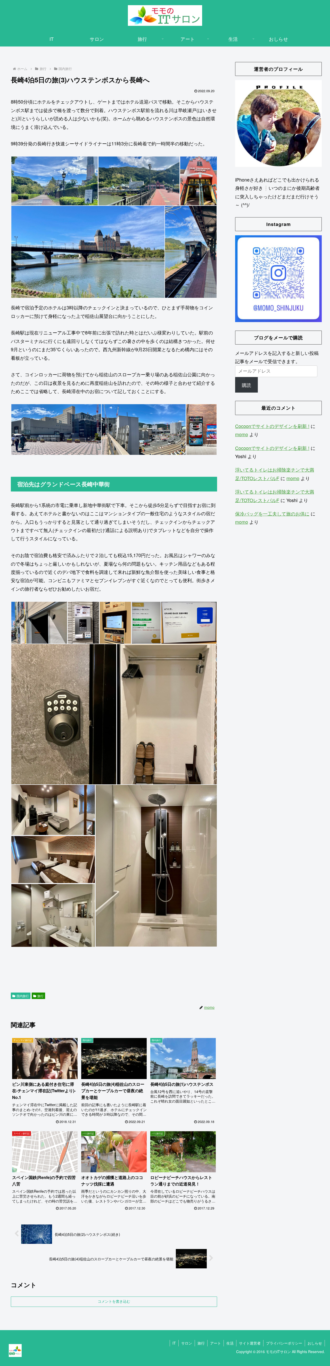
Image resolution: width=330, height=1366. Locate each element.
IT (174, 1343)
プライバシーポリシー (284, 1343)
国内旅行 (22, 996)
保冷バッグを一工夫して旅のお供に (272, 513)
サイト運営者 (250, 1343)
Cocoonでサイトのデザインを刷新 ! (272, 426)
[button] (54, 181)
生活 (230, 1343)
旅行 (40, 996)
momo (241, 434)
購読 (246, 384)
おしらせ (315, 1343)
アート (215, 1343)
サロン (186, 1343)
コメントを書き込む (114, 1301)
